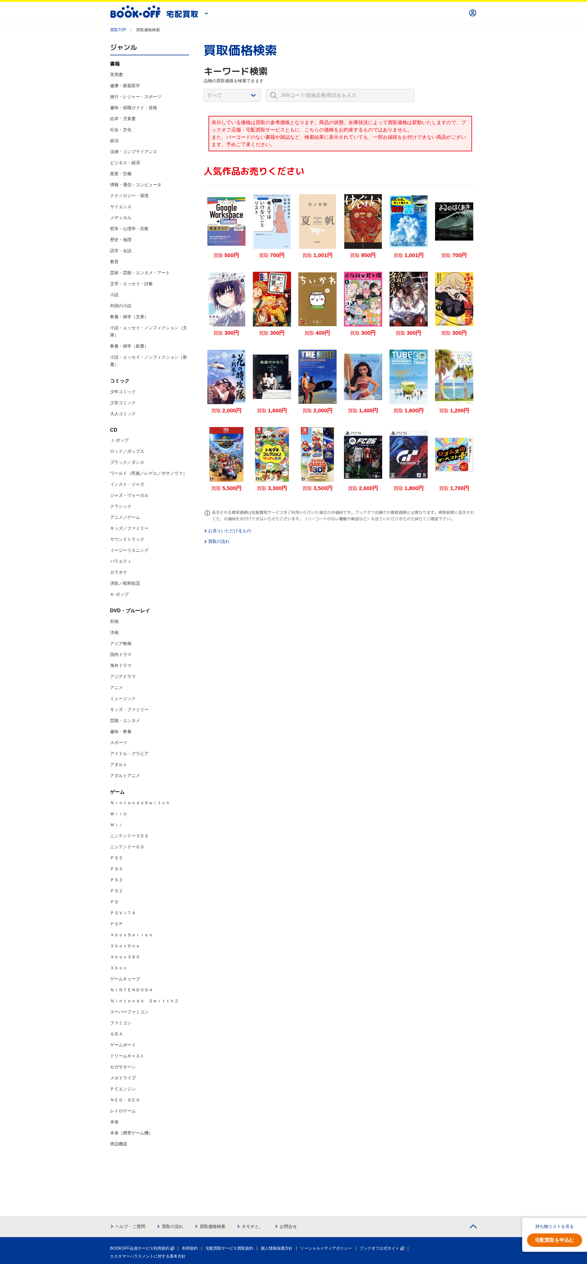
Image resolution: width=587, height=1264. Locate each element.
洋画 (114, 632)
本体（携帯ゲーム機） (131, 1132)
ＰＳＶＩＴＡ (123, 912)
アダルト (118, 764)
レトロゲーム (123, 1110)
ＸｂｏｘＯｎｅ (125, 945)
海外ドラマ (120, 665)
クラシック (120, 506)
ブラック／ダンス (127, 462)
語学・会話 (120, 250)
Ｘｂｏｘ (118, 967)
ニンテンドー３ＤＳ (129, 835)
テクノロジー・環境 (129, 195)
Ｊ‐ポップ (119, 440)
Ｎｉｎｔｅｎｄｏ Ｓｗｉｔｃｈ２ (144, 1000)
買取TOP (118, 30)
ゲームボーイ (123, 1044)
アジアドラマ (123, 676)
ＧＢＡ (116, 1033)
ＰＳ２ (116, 890)
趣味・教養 (120, 731)
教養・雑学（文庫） (129, 316)
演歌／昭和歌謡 (125, 583)
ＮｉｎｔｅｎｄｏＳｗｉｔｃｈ (140, 802)
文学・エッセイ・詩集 (131, 283)
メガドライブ (123, 1077)
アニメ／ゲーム (125, 517)
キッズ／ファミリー (129, 528)
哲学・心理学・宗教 (129, 228)
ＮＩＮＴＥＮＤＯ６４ (131, 989)
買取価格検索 (212, 1226)
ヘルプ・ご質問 (130, 1226)
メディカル (120, 217)
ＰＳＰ (116, 923)
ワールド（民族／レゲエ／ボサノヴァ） (148, 473)
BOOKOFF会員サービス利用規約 (139, 1248)
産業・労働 (120, 173)
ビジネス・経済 (125, 162)
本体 (114, 1121)
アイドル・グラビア (129, 753)
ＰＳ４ (116, 868)
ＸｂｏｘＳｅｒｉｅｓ (131, 934)
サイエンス (120, 206)
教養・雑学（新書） (129, 346)
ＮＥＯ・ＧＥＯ (125, 1099)
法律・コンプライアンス (133, 151)
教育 (114, 261)
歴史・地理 (120, 239)
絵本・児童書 (123, 118)
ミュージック (123, 698)
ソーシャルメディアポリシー (326, 1248)
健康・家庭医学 (125, 85)
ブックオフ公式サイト (379, 1248)
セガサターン (123, 1066)
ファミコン (120, 1022)
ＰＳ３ (116, 879)
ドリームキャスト (127, 1055)
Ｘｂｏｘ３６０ (125, 956)
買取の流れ (219, 541)
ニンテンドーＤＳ (127, 846)
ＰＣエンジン (123, 1088)
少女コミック (123, 402)
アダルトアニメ (125, 775)
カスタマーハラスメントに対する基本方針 (148, 1256)
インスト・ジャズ (127, 484)
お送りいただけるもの (229, 530)
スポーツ (118, 742)
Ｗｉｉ (116, 824)
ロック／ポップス (127, 451)
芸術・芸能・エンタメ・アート (140, 272)
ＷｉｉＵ (118, 813)
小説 (114, 294)
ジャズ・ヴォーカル (129, 495)
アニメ (116, 687)
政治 (114, 140)
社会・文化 (120, 129)
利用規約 (190, 1248)
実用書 (116, 74)
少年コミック (123, 391)
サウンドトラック (127, 539)
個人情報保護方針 (277, 1248)
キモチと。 (252, 1226)
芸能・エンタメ (125, 720)
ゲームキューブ (125, 978)
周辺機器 (118, 1143)
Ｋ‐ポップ (119, 594)
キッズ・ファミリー (129, 709)
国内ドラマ (120, 654)
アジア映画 (120, 643)
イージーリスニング (129, 550)
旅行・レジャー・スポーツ (135, 96)
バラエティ (120, 561)
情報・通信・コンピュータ (135, 184)
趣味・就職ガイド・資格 (133, 107)
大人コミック (123, 413)
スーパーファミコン (129, 1011)
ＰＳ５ (116, 857)
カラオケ (118, 572)
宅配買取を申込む (554, 1240)
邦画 (114, 621)
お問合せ (288, 1226)
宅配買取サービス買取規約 (229, 1248)
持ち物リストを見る (554, 1226)
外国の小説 (120, 305)
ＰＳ (114, 901)
